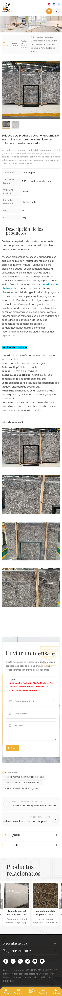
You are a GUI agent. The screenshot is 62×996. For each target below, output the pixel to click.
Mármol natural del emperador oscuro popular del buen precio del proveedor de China (45, 913)
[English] (54, 4)
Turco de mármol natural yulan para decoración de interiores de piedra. (16, 913)
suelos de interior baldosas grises (21, 788)
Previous (1, 904)
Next (60, 904)
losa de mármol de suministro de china (24, 777)
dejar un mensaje (31, 990)
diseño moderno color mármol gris (22, 782)
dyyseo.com (9, 977)
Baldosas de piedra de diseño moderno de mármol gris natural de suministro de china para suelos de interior (31, 687)
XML (36, 977)
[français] (59, 4)
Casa (5, 45)
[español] (49, 4)
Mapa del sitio (25, 977)
